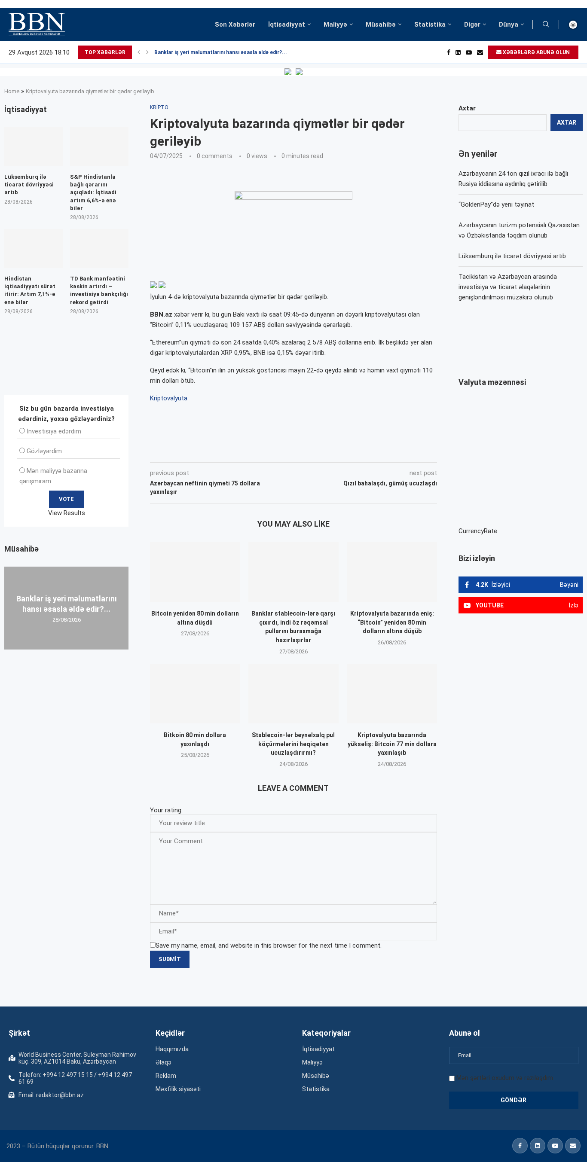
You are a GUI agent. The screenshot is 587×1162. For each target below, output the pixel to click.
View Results (66, 513)
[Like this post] (207, 450)
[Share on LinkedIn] (265, 450)
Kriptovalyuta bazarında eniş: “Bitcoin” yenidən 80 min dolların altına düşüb (392, 622)
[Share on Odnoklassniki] (284, 450)
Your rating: (166, 810)
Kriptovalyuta (168, 398)
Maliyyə (335, 24)
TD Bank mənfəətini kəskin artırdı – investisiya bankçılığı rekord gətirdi (99, 290)
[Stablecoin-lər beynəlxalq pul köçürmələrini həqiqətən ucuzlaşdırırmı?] (293, 693)
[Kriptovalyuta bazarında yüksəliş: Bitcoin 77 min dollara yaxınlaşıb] (392, 693)
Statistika (430, 24)
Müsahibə (381, 24)
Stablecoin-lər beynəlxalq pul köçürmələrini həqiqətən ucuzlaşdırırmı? (293, 744)
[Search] (545, 24)
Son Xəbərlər (235, 24)
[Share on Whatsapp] (303, 450)
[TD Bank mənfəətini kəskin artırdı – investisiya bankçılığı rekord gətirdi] (99, 248)
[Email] (480, 52)
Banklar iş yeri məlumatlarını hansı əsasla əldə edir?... (220, 52)
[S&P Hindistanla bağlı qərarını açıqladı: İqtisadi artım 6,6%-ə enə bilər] (99, 146)
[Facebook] (448, 52)
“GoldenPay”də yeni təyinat (496, 204)
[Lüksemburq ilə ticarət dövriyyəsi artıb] (33, 146)
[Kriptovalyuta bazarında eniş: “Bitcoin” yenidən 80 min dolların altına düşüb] (392, 572)
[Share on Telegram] (323, 450)
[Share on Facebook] (227, 450)
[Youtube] (468, 52)
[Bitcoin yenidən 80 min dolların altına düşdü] (195, 572)
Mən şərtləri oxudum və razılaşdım (504, 1078)
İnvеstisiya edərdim (54, 431)
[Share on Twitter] (246, 450)
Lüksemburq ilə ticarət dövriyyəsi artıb (512, 256)
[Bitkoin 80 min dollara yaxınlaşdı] (195, 693)
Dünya (508, 24)
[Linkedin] (458, 52)
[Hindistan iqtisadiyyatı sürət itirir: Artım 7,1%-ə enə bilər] (33, 248)
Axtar (467, 108)
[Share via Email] (343, 450)
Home (11, 91)
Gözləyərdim (44, 451)
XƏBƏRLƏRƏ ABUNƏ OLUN (535, 52)
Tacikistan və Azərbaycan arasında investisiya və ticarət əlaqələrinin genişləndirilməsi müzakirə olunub (508, 287)
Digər (472, 24)
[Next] (147, 52)
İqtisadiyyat (286, 24)
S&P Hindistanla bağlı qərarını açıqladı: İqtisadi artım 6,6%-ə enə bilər (93, 192)
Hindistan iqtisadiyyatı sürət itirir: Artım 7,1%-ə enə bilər (29, 290)
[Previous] (138, 52)
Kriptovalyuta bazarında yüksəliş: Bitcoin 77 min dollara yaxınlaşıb (392, 744)
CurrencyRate (478, 531)
